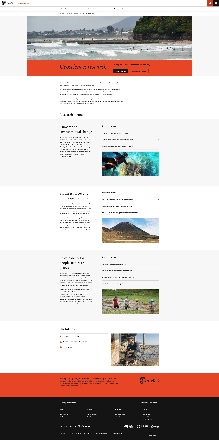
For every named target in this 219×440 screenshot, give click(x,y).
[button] (210, 3)
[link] (62, 14)
